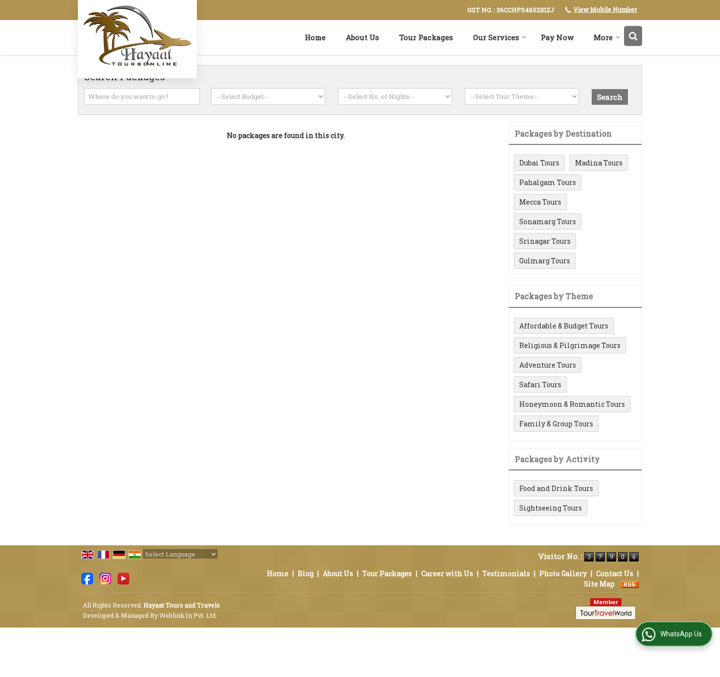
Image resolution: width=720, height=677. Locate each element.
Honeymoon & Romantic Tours (572, 404)
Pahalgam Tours (547, 182)
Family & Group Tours (556, 423)
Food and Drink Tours (556, 488)
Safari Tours (540, 384)
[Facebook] (87, 578)
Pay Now (557, 37)
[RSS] (630, 583)
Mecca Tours (540, 202)
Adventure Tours (547, 365)
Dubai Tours (539, 162)
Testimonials (506, 573)
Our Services (496, 37)
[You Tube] (123, 578)
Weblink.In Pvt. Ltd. (188, 615)
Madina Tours (599, 162)
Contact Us (614, 573)
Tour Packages (426, 37)
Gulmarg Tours (544, 260)
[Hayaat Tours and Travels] (137, 38)
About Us (362, 37)
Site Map (599, 583)
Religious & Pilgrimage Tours (570, 345)
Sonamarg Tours (547, 221)
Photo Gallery (563, 573)
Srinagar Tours (545, 241)
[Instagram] (105, 578)
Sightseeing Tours (550, 508)
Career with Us (447, 573)
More (603, 37)
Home (315, 37)
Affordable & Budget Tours (563, 325)
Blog (305, 573)
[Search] (633, 36)
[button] (605, 9)
